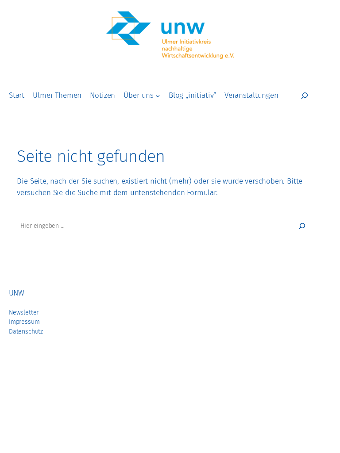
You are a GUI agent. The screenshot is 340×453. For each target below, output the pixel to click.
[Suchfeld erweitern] (304, 95)
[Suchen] (302, 226)
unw (16, 293)
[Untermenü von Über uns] (157, 95)
